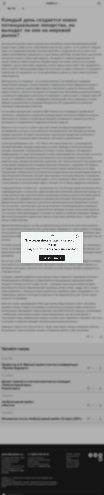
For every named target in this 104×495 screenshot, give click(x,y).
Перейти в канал (50, 258)
